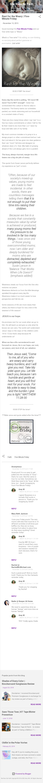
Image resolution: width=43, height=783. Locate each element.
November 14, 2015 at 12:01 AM (23, 603)
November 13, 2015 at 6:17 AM (22, 469)
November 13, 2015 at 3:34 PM (22, 569)
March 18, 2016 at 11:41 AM (29, 539)
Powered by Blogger (23, 774)
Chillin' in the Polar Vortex (14, 742)
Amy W (22, 489)
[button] (39, 17)
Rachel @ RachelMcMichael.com (21, 566)
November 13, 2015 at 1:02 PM (22, 516)
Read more (36, 704)
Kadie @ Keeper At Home (22, 601)
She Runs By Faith (21, 4)
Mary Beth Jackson (19, 514)
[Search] (39, 5)
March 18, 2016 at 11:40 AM (29, 491)
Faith (10, 457)
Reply (13, 509)
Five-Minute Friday (25, 29)
